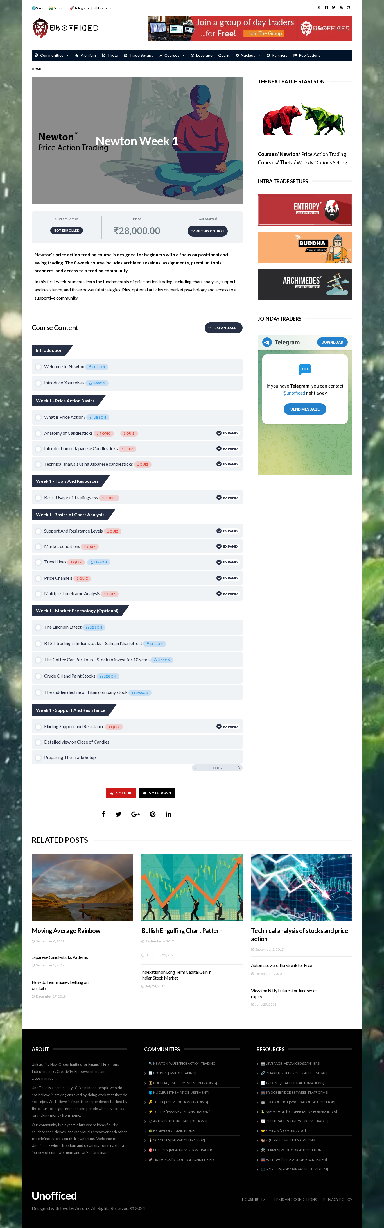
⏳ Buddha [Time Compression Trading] (182, 1083)
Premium (88, 55)
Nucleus (248, 55)
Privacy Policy (337, 1199)
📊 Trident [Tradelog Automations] (292, 1083)
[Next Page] (239, 768)
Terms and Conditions (294, 1199)
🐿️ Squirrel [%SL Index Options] (288, 1140)
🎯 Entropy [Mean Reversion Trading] (181, 1150)
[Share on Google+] (135, 814)
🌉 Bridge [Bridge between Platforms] (294, 1092)
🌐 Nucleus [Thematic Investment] (178, 1092)
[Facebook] (326, 7)
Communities (52, 55)
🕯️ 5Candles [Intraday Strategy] (176, 1140)
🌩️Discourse (104, 8)
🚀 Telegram (79, 8)
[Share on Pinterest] (153, 814)
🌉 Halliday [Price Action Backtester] (294, 1159)
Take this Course (207, 231)
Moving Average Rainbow (66, 930)
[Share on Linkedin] (168, 814)
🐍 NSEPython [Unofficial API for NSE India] (299, 1111)
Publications (309, 55)
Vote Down (160, 793)
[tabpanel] (137, 280)
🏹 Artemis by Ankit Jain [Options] (177, 1121)
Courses (171, 55)
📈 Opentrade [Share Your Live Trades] (294, 1121)
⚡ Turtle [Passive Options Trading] (179, 1111)
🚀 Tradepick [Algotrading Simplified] (181, 1159)
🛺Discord (57, 8)
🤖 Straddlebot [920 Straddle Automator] (298, 1102)
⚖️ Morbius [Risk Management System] (294, 1169)
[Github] (348, 7)
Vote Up (123, 793)
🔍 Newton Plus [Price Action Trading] (182, 1063)
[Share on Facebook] (103, 814)
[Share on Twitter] (118, 814)
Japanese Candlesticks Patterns (60, 957)
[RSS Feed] (319, 7)
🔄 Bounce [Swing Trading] (172, 1073)
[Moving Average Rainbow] (82, 887)
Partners (280, 55)
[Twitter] (333, 7)
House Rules (253, 1199)
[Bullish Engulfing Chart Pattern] (192, 887)
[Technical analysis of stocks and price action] (301, 887)
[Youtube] (341, 7)
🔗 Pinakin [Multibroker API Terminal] (294, 1073)
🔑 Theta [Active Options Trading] (178, 1102)
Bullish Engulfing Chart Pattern (181, 930)
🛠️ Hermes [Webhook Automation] (292, 1150)
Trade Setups (141, 55)
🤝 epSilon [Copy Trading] (283, 1131)
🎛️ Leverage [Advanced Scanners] (290, 1063)
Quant (224, 55)
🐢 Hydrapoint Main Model (172, 1131)
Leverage (204, 55)
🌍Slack (38, 8)
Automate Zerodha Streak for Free (281, 965)
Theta (112, 55)
